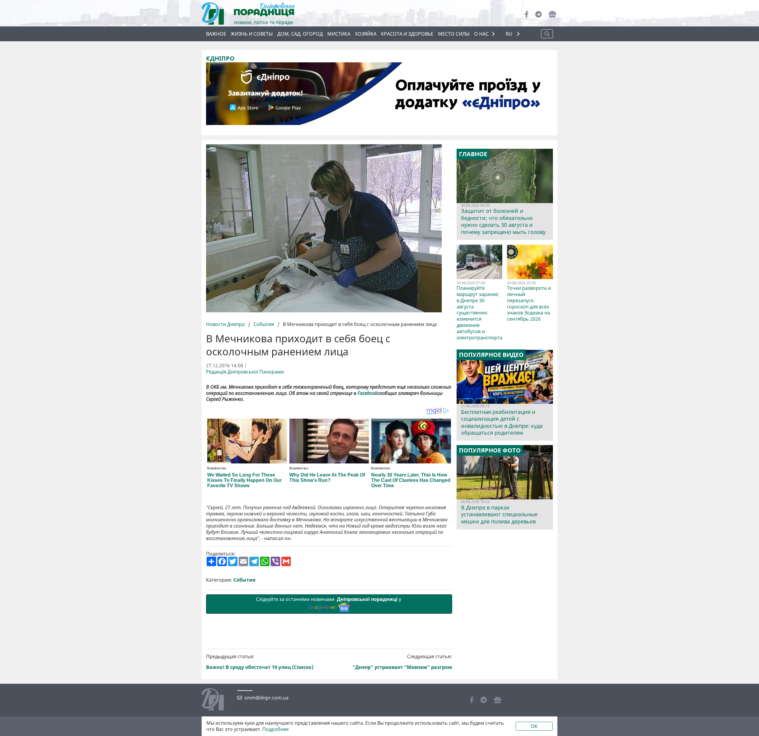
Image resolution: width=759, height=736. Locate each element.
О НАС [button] (481, 34)
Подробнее (275, 729)
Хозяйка (366, 34)
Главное (473, 154)
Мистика (338, 34)
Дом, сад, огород (300, 34)
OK (534, 726)
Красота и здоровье (407, 34)
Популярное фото (490, 450)
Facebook (367, 393)
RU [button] (510, 34)
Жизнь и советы (252, 34)
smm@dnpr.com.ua (266, 698)
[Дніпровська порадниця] (217, 700)
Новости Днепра (226, 324)
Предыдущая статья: (259, 661)
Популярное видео (491, 355)
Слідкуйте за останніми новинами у (329, 603)
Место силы (454, 34)
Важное (216, 34)
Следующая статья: (402, 661)
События (263, 324)
